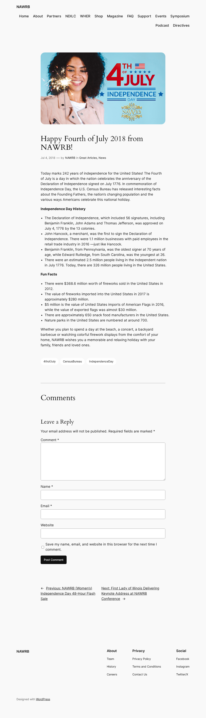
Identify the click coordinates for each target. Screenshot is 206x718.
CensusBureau (72, 361)
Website (47, 525)
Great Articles (88, 157)
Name (47, 487)
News (102, 157)
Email (46, 506)
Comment (50, 440)
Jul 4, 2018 (48, 157)
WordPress (43, 699)
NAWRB (23, 7)
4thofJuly (49, 361)
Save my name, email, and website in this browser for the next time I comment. (101, 547)
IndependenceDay (101, 361)
